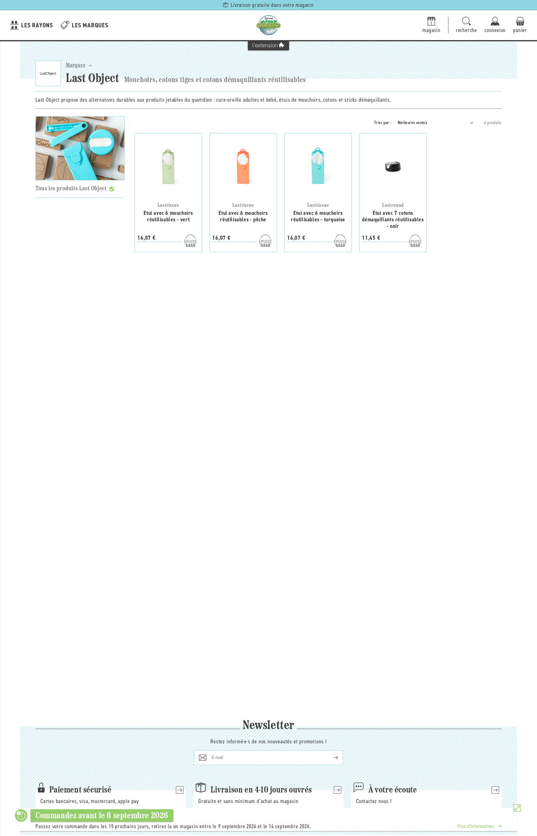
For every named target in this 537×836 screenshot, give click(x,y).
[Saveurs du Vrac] (268, 25)
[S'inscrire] (330, 757)
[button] (466, 25)
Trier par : (382, 123)
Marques (75, 65)
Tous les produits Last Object (71, 189)
